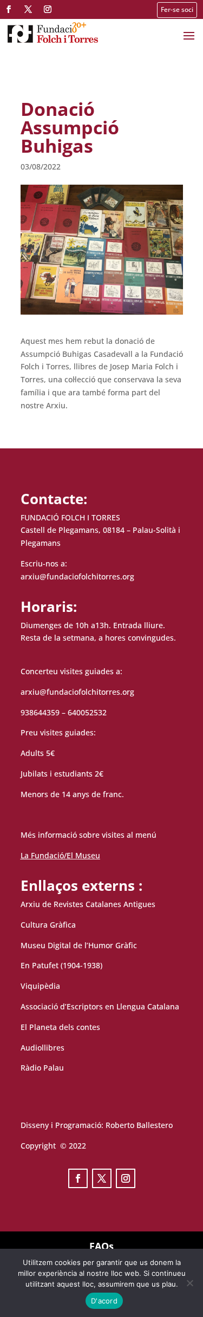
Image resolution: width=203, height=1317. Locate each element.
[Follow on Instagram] (47, 9)
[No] (189, 1282)
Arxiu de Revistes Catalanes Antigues (88, 904)
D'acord (104, 1300)
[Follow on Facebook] (8, 9)
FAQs (101, 1246)
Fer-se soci (177, 9)
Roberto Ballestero (139, 1125)
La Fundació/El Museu (60, 855)
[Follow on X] (28, 9)
